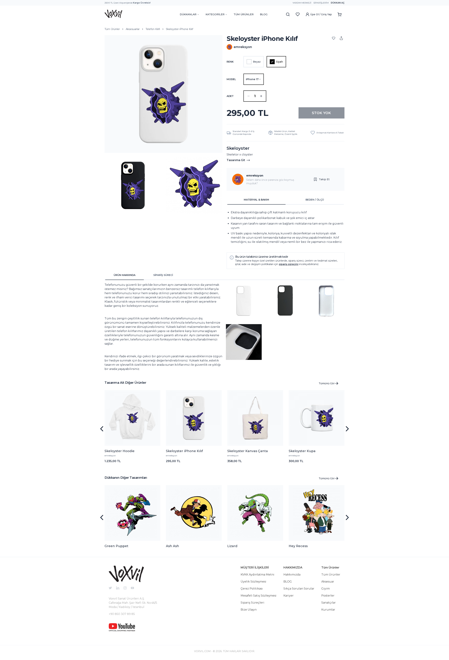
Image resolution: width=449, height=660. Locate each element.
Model (231, 79)
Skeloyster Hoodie (120, 451)
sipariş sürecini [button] (288, 264)
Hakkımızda (291, 574)
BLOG (263, 14)
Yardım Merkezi (302, 2)
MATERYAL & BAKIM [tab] (256, 199)
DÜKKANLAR (188, 14)
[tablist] (285, 199)
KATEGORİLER (215, 14)
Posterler (327, 595)
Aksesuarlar (133, 29)
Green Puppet (116, 546)
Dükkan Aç (337, 2)
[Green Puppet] (132, 513)
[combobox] (253, 79)
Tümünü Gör (327, 383)
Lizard (232, 546)
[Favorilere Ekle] (333, 38)
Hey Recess (298, 546)
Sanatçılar (328, 602)
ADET (230, 96)
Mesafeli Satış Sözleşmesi (258, 595)
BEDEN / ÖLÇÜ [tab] (315, 199)
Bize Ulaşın (249, 609)
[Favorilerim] (298, 14)
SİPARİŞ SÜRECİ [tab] (163, 275)
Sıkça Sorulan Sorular (298, 588)
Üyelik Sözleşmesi (253, 581)
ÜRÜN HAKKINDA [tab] (124, 275)
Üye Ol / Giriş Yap (321, 14)
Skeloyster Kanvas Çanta (247, 451)
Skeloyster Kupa (302, 451)
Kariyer (288, 595)
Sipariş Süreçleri (252, 602)
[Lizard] (255, 513)
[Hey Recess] (316, 513)
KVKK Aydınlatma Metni (257, 574)
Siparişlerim (321, 2)
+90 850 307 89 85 (122, 614)
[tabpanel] (285, 227)
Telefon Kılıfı (153, 29)
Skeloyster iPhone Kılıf (179, 29)
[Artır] (261, 96)
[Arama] (288, 14)
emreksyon (254, 175)
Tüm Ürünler (112, 29)
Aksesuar (327, 581)
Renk (230, 61)
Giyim (325, 588)
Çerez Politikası (252, 588)
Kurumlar (328, 609)
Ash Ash (172, 546)
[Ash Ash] (193, 513)
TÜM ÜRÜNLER (244, 14)
